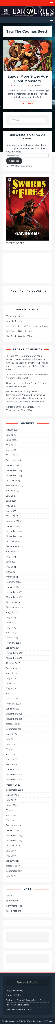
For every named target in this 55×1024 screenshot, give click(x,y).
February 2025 (13, 521)
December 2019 (14, 835)
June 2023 (11, 622)
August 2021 (12, 734)
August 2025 (12, 490)
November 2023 (14, 597)
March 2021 (12, 759)
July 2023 (11, 617)
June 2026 (11, 440)
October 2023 (13, 602)
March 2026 (12, 455)
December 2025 (14, 470)
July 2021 (11, 739)
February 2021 (13, 764)
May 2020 (11, 810)
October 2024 (13, 541)
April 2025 (11, 511)
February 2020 (13, 825)
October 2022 (13, 663)
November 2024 (14, 536)
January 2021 (12, 769)
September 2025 (14, 485)
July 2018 (11, 851)
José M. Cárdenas (15, 374)
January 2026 (13, 465)
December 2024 (14, 531)
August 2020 (12, 795)
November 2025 (14, 475)
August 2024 (12, 551)
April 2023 (11, 632)
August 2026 (12, 430)
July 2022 (11, 678)
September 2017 (14, 871)
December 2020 (14, 774)
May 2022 (11, 688)
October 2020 (13, 785)
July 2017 (10, 876)
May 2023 (11, 627)
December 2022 (14, 653)
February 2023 (13, 643)
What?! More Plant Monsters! (32, 401)
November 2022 (14, 658)
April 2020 (11, 815)
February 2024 (13, 582)
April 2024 (11, 572)
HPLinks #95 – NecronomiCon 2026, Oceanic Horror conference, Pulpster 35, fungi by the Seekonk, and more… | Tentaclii (27, 359)
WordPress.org (13, 911)
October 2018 (13, 845)
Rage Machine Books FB (27, 290)
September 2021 (14, 729)
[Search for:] (27, 120)
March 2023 (12, 637)
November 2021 (14, 719)
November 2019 (14, 840)
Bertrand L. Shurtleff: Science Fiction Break (27, 326)
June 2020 (11, 805)
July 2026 (11, 435)
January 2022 (12, 709)
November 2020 (14, 779)
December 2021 (14, 714)
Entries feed (12, 900)
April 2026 (11, 450)
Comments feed (14, 906)
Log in (9, 895)
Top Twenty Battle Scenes (19, 331)
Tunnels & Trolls (14, 321)
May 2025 (11, 506)
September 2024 (14, 546)
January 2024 (12, 587)
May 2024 (11, 567)
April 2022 (11, 693)
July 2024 (11, 556)
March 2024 (12, 577)
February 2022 (13, 704)
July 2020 (11, 800)
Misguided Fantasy (15, 316)
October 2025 (13, 480)
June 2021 (11, 744)
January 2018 (12, 861)
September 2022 (14, 668)
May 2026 (11, 445)
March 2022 (12, 698)
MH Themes (48, 1021)
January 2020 (13, 830)
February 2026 (13, 460)
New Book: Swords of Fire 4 (20, 336)
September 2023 (14, 607)
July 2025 (11, 496)
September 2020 (14, 790)
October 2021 (13, 724)
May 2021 (11, 749)
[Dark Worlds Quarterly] (27, 15)
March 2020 (12, 820)
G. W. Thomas (36, 85)
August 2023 (12, 612)
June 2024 (11, 562)
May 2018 (11, 856)
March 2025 (12, 516)
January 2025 (12, 526)
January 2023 (12, 648)
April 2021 (11, 754)
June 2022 (11, 683)
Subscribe (14, 161)
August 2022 (12, 673)
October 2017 (13, 866)
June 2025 (11, 501)
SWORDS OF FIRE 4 (16, 243)
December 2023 (14, 592)
